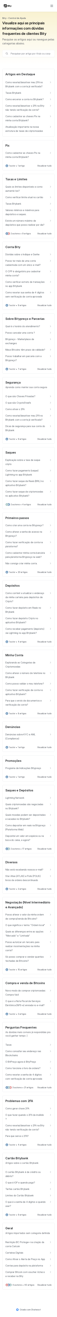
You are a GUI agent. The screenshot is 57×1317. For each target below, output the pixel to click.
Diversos (11, 862)
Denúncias (12, 727)
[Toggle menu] (52, 6)
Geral (9, 1228)
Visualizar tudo (44, 165)
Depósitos (12, 585)
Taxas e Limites (16, 179)
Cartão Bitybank (16, 1158)
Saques (10, 452)
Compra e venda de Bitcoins (25, 983)
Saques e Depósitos (19, 790)
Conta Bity (12, 247)
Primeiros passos (17, 518)
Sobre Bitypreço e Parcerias (24, 319)
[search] (31, 53)
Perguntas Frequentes (21, 1027)
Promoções (13, 761)
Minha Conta (14, 655)
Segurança (13, 382)
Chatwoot (36, 1309)
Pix (7, 145)
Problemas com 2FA (19, 1101)
